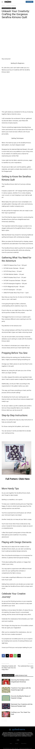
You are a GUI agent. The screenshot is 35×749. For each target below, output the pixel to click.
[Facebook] (3, 655)
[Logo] (7, 2)
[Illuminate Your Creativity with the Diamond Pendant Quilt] (6, 706)
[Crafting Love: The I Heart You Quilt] (6, 714)
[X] (7, 655)
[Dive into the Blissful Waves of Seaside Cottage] (6, 698)
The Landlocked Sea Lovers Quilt (25, 667)
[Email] (19, 655)
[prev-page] (3, 720)
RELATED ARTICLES (8, 675)
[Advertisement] (17, 39)
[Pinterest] (11, 655)
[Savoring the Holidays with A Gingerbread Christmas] (6, 682)
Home (3, 5)
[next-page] (5, 720)
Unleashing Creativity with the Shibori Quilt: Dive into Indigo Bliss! (9, 667)
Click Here (24, 479)
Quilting (13, 8)
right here (5, 643)
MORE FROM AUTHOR (21, 675)
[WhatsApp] (15, 655)
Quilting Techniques (11, 5)
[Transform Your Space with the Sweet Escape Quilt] (6, 690)
